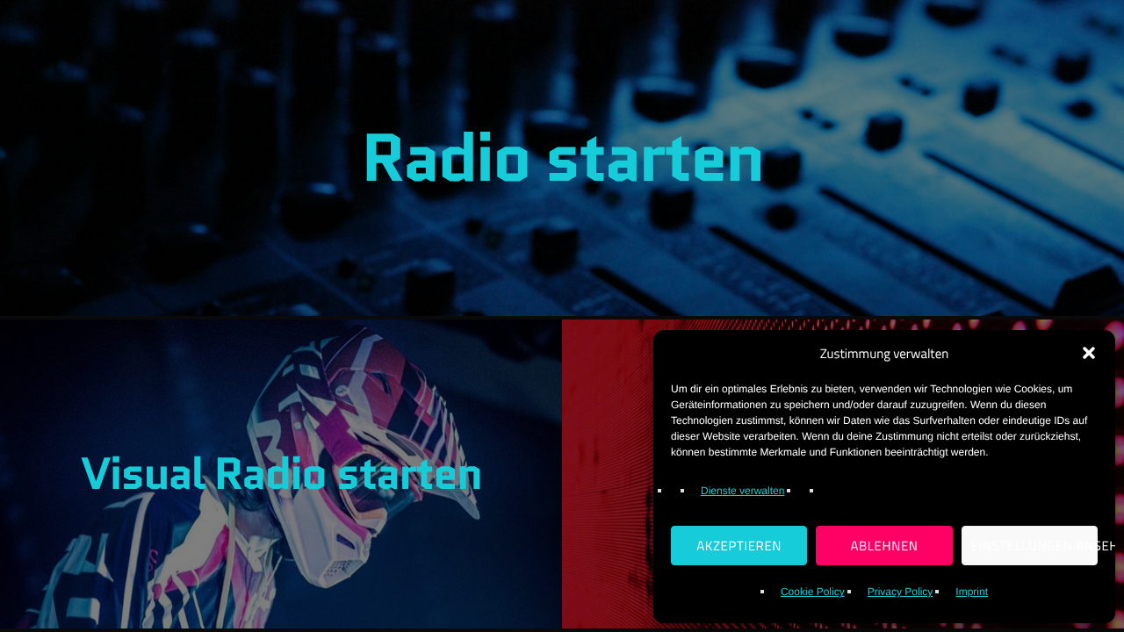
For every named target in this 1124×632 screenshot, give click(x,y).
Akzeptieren (739, 545)
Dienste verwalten (742, 491)
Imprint (971, 591)
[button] (1089, 353)
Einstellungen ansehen (1034, 545)
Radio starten (561, 158)
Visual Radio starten (281, 474)
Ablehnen (884, 545)
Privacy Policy (900, 591)
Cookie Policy (813, 591)
